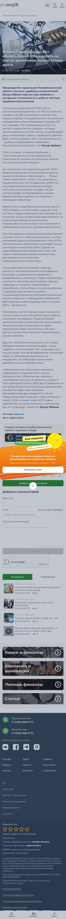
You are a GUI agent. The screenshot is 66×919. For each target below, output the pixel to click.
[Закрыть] (33, 486)
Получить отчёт (33, 469)
